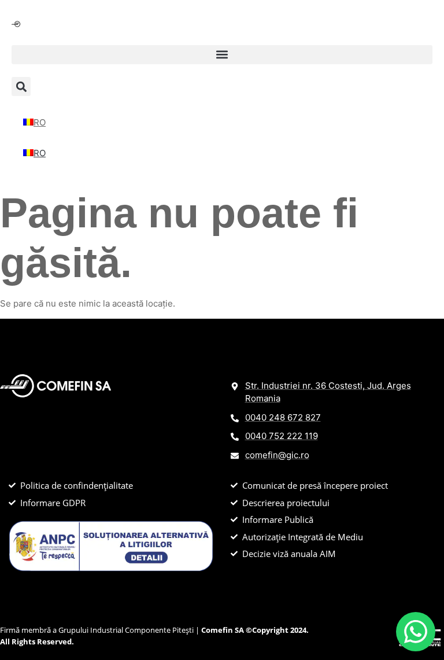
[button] (222, 54)
